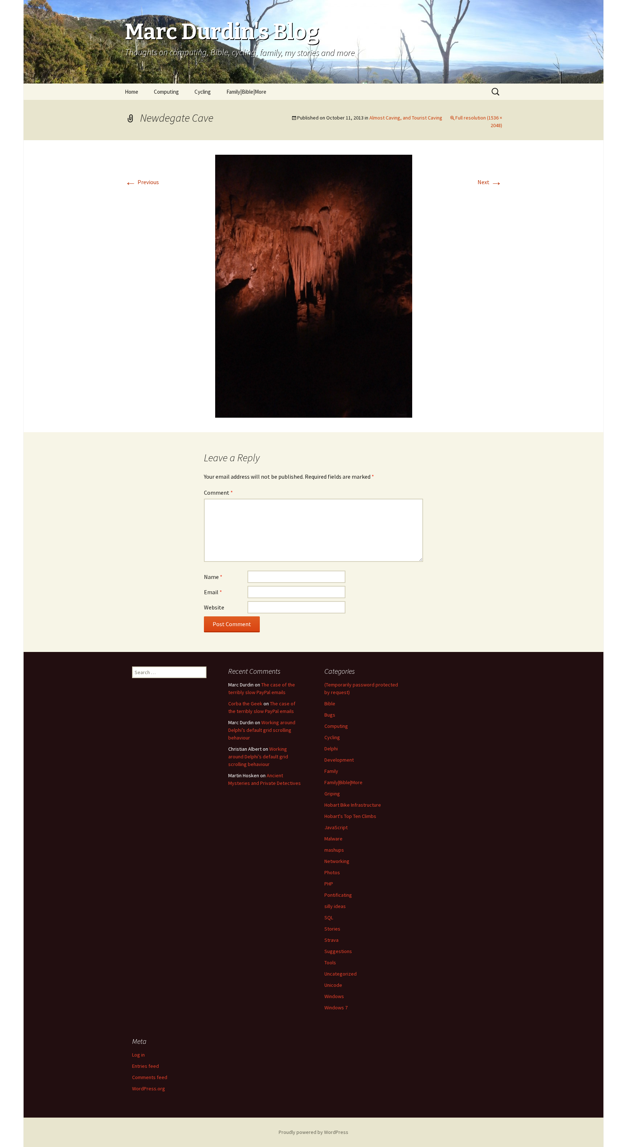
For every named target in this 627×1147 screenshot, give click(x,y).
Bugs (329, 715)
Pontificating (338, 895)
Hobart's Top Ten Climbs (350, 816)
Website (214, 607)
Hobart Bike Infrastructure (352, 805)
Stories (332, 928)
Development (339, 760)
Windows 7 (336, 1007)
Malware (333, 838)
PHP (328, 883)
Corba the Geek (245, 703)
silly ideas (335, 906)
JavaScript (336, 827)
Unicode (333, 985)
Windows (334, 996)
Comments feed (149, 1077)
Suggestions (338, 951)
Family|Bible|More (246, 91)
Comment (218, 492)
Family (331, 771)
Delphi (331, 748)
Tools (330, 962)
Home (131, 91)
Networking (336, 861)
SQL (328, 917)
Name (213, 576)
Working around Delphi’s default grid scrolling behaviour (261, 730)
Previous (142, 182)
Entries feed (145, 1066)
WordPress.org (148, 1088)
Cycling (202, 91)
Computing (166, 91)
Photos (332, 872)
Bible (329, 703)
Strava (331, 940)
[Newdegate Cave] (313, 285)
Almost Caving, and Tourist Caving (405, 117)
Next (490, 182)
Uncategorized (340, 973)
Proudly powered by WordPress (313, 1132)
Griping (332, 793)
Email (213, 592)
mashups (334, 850)
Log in (138, 1054)
